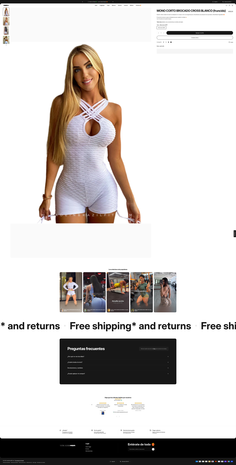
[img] (118, 399)
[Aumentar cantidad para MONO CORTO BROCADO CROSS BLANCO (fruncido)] (164, 33)
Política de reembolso (6, 462)
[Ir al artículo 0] (6, 12)
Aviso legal (88, 446)
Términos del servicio (22, 462)
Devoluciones (89, 451)
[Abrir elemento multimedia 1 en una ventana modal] (80, 133)
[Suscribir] (153, 449)
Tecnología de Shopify (19, 460)
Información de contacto (41, 462)
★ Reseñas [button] (234, 233)
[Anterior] (82, 1)
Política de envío (29, 462)
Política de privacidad (14, 462)
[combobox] (215, 1)
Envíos (87, 449)
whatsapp (70, 433)
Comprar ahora (194, 37)
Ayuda (231, 42)
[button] (117, 416)
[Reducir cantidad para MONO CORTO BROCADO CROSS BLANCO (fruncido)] (158, 33)
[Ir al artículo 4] (6, 40)
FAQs (154, 348)
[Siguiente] (112, 1)
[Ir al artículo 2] (6, 21)
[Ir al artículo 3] (6, 30)
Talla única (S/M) (161, 27)
